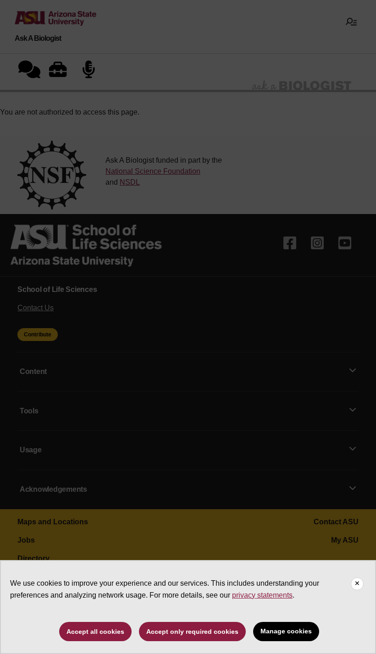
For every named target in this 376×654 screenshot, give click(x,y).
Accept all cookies (95, 631)
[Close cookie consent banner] (357, 583)
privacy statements (262, 595)
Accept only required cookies (192, 631)
